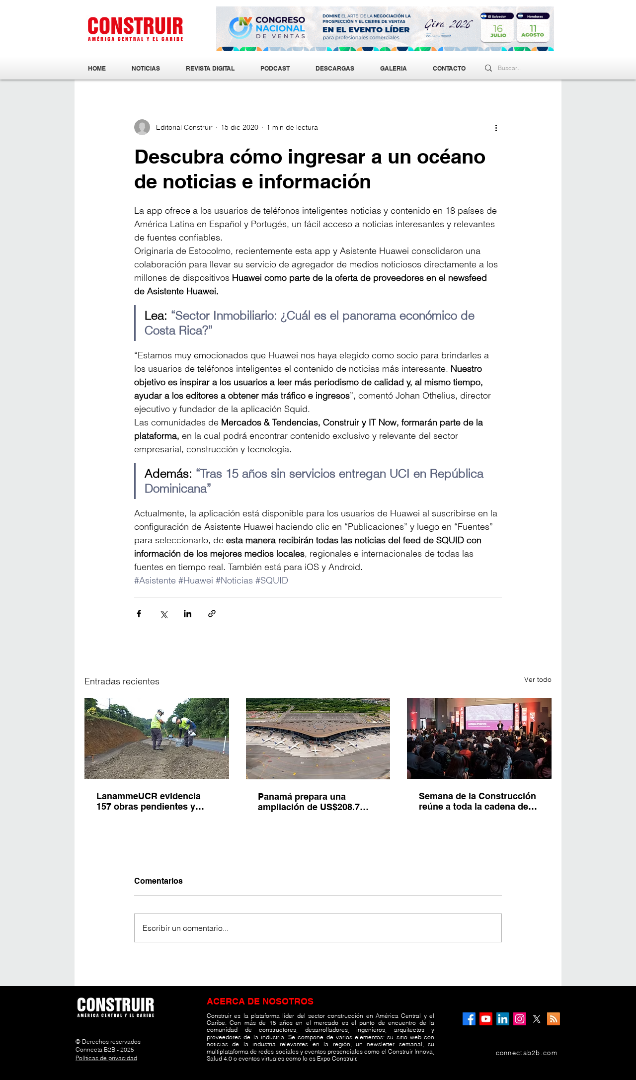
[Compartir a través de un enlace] (212, 613)
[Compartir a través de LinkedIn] (187, 613)
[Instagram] (519, 1018)
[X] (536, 1018)
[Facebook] (469, 1018)
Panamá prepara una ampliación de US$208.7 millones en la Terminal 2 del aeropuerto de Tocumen (318, 801)
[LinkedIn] (502, 1018)
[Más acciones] (496, 127)
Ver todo (538, 679)
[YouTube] (485, 1018)
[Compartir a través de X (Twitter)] (163, 613)
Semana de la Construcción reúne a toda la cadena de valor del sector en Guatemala (477, 801)
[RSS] (553, 1018)
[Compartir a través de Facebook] (139, 613)
